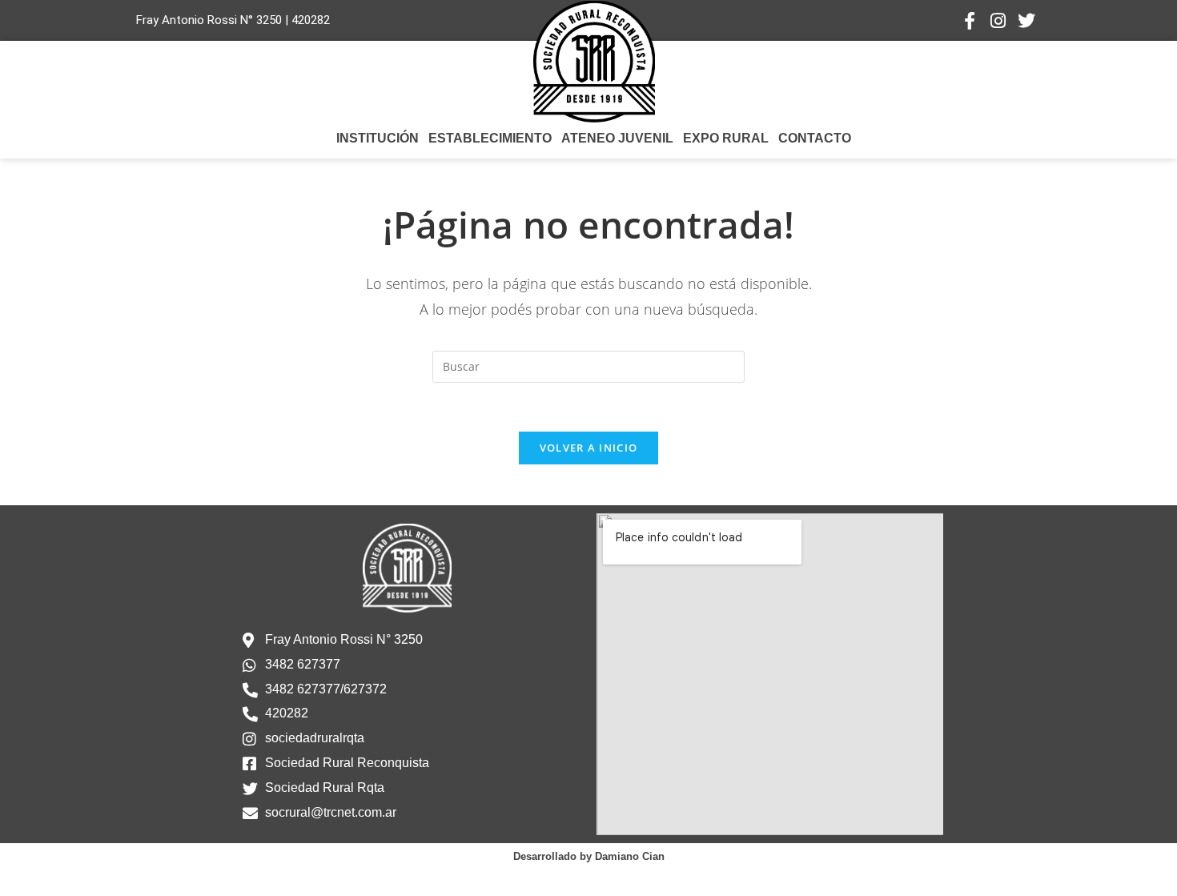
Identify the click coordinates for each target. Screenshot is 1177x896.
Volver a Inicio (589, 447)
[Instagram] (998, 20)
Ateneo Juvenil (617, 138)
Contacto (814, 138)
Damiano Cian (630, 856)
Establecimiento (490, 138)
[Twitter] (1026, 20)
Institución (377, 138)
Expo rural (726, 138)
